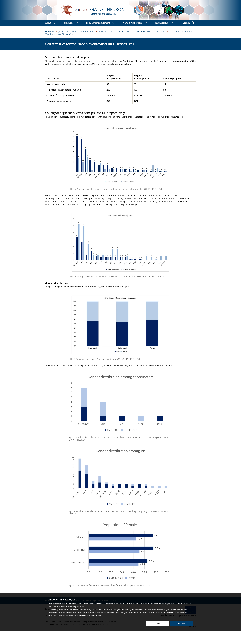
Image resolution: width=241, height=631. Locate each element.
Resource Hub (161, 22)
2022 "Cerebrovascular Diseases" (150, 31)
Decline (157, 623)
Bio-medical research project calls (114, 31)
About (48, 22)
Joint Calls (68, 22)
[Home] (120, 10)
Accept (182, 623)
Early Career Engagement (98, 22)
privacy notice (97, 615)
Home (51, 31)
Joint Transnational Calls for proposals (76, 31)
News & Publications (132, 22)
